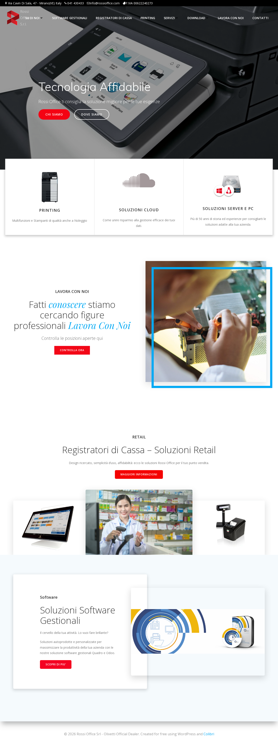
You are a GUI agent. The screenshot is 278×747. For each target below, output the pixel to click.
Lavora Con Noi (231, 18)
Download (196, 18)
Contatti (260, 18)
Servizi (169, 18)
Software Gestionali (69, 18)
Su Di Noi (32, 18)
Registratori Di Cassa (114, 18)
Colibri (209, 734)
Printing (148, 18)
